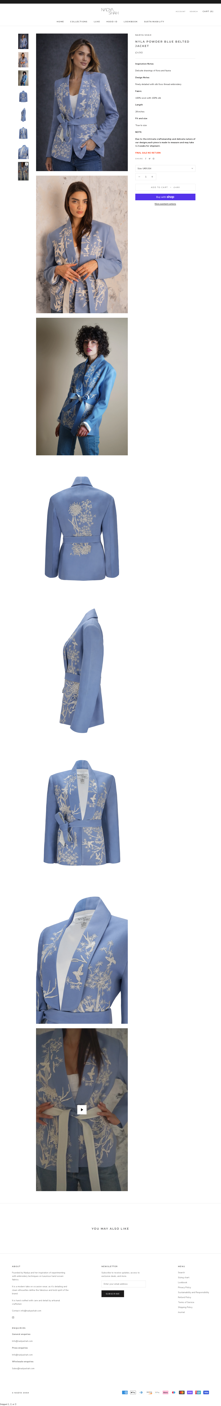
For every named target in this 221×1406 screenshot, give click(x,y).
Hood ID (112, 21)
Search (194, 11)
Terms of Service (186, 1302)
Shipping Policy (185, 1307)
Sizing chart (183, 1277)
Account (181, 11)
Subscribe (113, 1294)
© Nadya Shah (20, 1393)
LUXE (97, 21)
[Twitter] (149, 159)
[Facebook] (146, 159)
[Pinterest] (153, 159)
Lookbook (131, 21)
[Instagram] (13, 1317)
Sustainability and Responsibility (193, 1292)
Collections (78, 21)
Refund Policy (184, 1297)
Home (60, 21)
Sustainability (154, 21)
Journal (181, 1312)
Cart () (208, 11)
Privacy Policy (184, 1287)
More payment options (165, 203)
